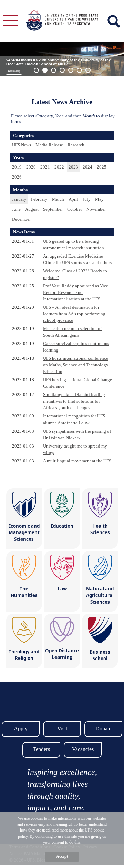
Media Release (49, 144)
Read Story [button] (14, 71)
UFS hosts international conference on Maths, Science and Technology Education (75, 365)
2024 (87, 167)
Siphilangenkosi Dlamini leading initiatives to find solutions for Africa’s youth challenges (74, 401)
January (19, 199)
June (16, 209)
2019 (17, 167)
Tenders (41, 749)
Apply (21, 728)
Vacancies (83, 749)
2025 (101, 167)
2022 (59, 167)
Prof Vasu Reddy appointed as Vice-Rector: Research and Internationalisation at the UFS (76, 292)
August (32, 209)
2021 (45, 167)
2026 (17, 177)
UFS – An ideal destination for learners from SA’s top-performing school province (74, 314)
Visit (62, 728)
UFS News (21, 144)
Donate (103, 728)
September (53, 209)
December (21, 219)
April (73, 199)
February (39, 199)
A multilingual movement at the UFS (77, 460)
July (87, 199)
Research (76, 144)
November (96, 209)
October (74, 209)
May (99, 199)
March (58, 199)
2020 (31, 167)
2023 (73, 167)
